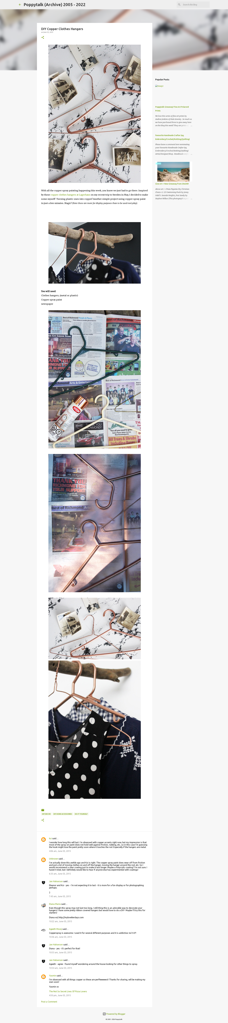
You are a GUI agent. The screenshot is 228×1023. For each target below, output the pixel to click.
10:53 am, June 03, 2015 (60, 952)
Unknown (53, 859)
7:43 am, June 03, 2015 (60, 896)
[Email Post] (42, 811)
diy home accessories (63, 814)
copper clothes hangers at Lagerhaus (70, 194)
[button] (42, 37)
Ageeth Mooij (55, 929)
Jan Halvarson (56, 881)
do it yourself (81, 814)
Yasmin (52, 975)
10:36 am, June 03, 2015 (60, 937)
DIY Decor (46, 814)
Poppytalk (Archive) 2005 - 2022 (55, 4)
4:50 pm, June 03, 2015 (60, 995)
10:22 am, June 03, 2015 (60, 921)
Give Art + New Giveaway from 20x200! (172, 184)
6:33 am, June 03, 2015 (60, 874)
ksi (50, 838)
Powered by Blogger (115, 1014)
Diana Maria (55, 904)
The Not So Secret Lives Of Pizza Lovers (68, 991)
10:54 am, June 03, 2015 (60, 968)
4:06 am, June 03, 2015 (60, 851)
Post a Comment (49, 1001)
